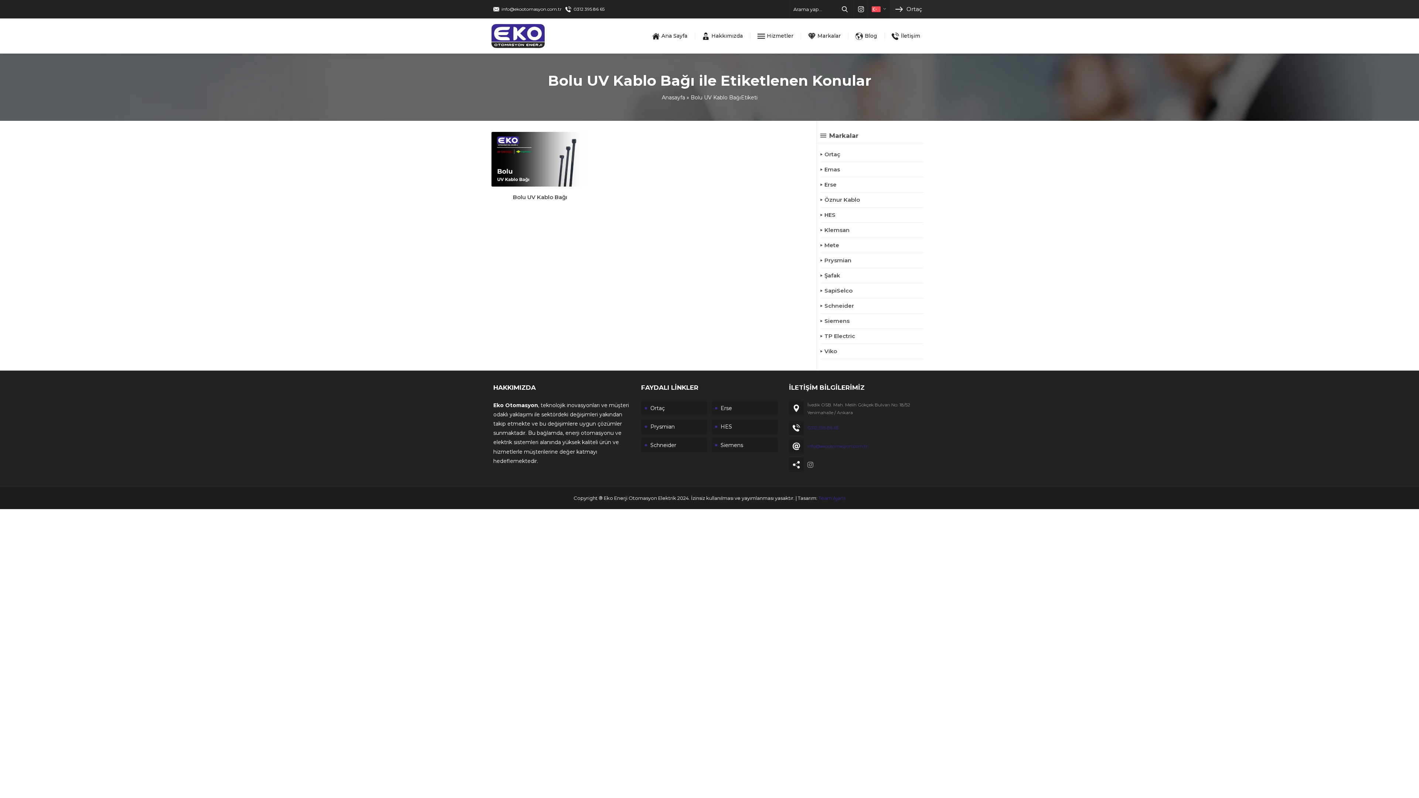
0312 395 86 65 (589, 9)
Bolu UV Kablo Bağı (540, 197)
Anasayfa (673, 97)
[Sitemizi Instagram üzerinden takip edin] (861, 9)
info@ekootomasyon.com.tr (531, 9)
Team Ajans (832, 498)
